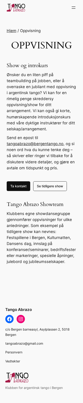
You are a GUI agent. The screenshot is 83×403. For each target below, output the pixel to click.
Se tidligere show (50, 186)
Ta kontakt (18, 186)
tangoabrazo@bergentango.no (35, 143)
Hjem (11, 30)
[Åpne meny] (73, 7)
